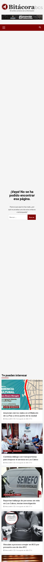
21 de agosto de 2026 (22, 419)
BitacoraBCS (9, 419)
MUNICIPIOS (14, 407)
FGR (5, 539)
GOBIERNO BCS (8, 495)
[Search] (39, 27)
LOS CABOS (7, 451)
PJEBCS (17, 495)
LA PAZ (6, 407)
